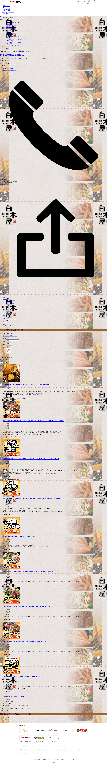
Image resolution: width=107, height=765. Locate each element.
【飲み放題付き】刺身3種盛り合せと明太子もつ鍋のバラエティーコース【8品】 (28, 606)
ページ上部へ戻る (4, 721)
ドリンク (8, 305)
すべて (7, 311)
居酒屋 (7, 48)
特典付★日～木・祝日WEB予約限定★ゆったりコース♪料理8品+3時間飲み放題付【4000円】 (31, 498)
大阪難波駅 (9, 21)
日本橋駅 (8, 27)
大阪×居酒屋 (12, 33)
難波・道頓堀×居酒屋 (14, 36)
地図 (4, 318)
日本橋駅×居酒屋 (13, 28)
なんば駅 (8, 24)
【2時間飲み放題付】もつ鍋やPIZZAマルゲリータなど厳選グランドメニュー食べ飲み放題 (31, 459)
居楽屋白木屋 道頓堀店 (12, 55)
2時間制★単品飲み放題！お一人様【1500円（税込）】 (20, 536)
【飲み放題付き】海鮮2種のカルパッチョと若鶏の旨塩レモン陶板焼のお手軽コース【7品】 (31, 571)
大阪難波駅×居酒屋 (14, 22)
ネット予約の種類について (10, 336)
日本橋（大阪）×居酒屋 (15, 42)
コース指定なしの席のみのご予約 (13, 696)
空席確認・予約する (5, 184)
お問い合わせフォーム (6, 710)
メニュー (5, 299)
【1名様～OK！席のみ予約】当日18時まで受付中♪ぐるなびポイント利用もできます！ (29, 384)
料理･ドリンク (9, 312)
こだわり (5, 315)
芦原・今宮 (9, 43)
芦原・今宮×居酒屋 (14, 45)
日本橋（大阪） (10, 40)
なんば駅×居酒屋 (13, 25)
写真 (4, 309)
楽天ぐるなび (6, 6)
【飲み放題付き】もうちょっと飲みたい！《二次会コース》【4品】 (24, 676)
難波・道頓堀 (6, 9)
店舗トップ (6, 297)
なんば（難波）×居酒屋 (15, 39)
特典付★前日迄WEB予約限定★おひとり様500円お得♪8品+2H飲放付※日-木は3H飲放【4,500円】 (33, 421)
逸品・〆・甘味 (10, 303)
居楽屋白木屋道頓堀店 (9, 12)
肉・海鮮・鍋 (9, 302)
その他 (7, 314)
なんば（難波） (7, 10)
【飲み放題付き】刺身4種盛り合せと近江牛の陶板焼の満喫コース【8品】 (26, 641)
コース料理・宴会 (10, 300)
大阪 (4, 7)
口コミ (4, 323)
